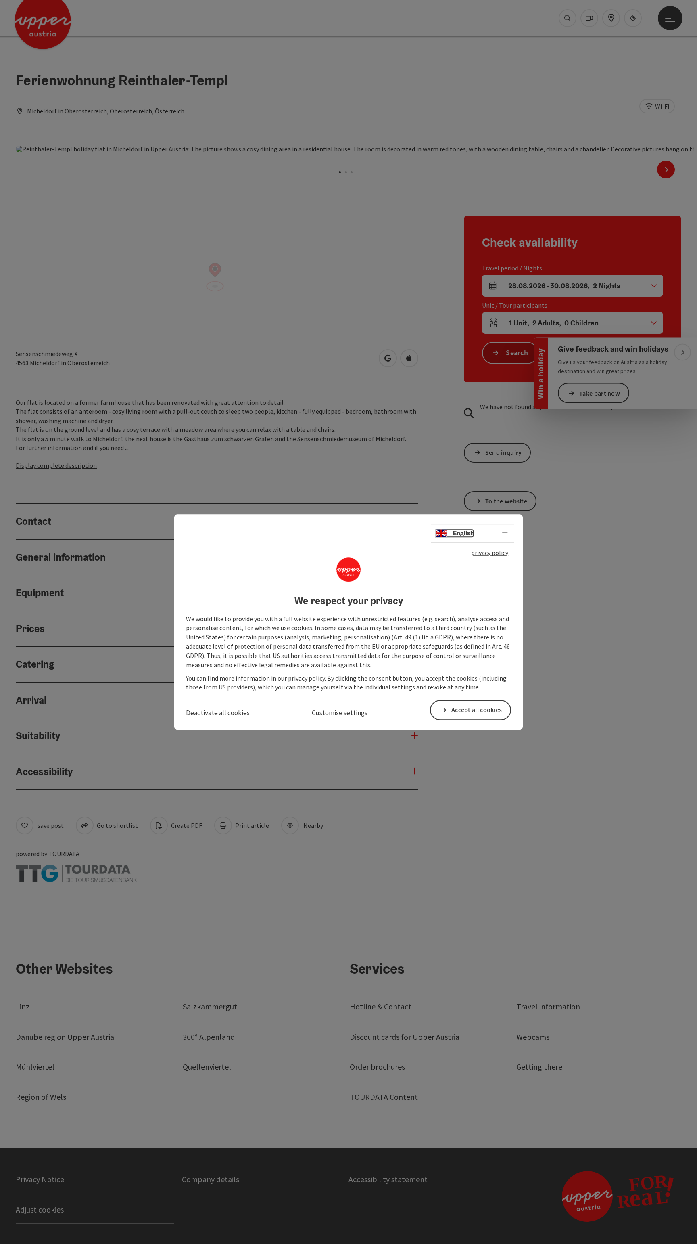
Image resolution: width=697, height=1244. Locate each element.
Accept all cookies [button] (476, 710)
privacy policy (489, 553)
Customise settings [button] (339, 713)
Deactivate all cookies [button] (218, 713)
